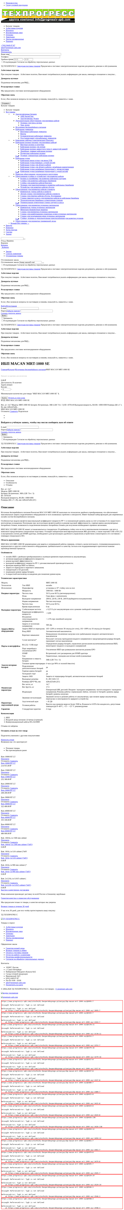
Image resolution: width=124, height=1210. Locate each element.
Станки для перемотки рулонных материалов (39, 212)
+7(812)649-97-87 (8, 45)
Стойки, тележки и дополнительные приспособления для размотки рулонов (51, 218)
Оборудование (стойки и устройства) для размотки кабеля (40, 176)
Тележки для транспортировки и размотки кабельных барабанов (47, 185)
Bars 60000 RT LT (8, 831)
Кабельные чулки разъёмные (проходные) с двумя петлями (44, 169)
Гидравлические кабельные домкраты (36, 136)
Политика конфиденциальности (19, 957)
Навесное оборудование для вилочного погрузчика (37, 174)
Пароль (4, 311)
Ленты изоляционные (15, 938)
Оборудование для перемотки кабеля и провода (35, 189)
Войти (3, 306)
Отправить (6, 103)
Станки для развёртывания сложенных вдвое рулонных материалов (48, 214)
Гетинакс (9, 933)
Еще (17, 156)
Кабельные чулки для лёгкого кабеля (35, 165)
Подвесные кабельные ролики (32, 153)
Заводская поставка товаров (28, 66)
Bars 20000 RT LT (8, 790)
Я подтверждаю (29, 62)
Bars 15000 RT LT (8, 777)
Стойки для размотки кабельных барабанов (38, 181)
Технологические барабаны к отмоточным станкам (41, 200)
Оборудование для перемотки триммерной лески (36, 221)
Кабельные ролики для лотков (32, 147)
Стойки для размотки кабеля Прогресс (36, 183)
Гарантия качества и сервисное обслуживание (20, 898)
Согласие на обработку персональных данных (25, 959)
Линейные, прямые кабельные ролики (36, 151)
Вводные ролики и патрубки (32, 145)
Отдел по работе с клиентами (18, 955)
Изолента (10, 929)
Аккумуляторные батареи (26, 114)
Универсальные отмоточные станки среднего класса (42, 202)
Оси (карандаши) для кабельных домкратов (38, 138)
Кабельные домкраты (24, 129)
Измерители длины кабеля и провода (35, 192)
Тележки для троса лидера (31, 123)
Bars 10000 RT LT (8, 763)
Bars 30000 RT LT (8, 804)
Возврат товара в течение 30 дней (15, 906)
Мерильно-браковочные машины (34, 210)
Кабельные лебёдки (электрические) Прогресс (35, 140)
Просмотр (5, 759)
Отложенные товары (14, 256)
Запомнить (7, 318)
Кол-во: (4, 387)
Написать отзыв (7, 740)
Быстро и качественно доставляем (15, 890)
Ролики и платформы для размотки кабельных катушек (43, 178)
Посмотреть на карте (14, 985)
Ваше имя (5, 54)
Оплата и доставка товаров (17, 953)
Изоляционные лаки (14, 931)
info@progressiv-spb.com (11, 48)
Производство (12, 3)
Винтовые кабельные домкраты (33, 132)
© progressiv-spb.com (63, 989)
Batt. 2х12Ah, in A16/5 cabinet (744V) (16, 885)
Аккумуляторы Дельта (29, 118)
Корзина (4, 245)
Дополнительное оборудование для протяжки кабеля (37, 121)
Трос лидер (25, 125)
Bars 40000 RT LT (8, 817)
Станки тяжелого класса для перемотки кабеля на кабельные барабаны (49, 198)
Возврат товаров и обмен (16, 950)
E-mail (3, 308)
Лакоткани (10, 936)
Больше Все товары (20, 223)
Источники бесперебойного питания (31, 127)
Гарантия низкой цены (15, 948)
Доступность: (6, 383)
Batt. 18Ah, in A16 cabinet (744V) (14, 858)
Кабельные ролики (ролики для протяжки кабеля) (36, 142)
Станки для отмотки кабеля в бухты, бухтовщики (40, 196)
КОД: (3, 400)
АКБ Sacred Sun (26, 116)
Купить (4, 398)
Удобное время (7, 59)
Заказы (9, 251)
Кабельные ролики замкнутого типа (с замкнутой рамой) (44, 149)
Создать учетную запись (11, 313)
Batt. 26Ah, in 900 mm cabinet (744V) (16, 872)
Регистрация (11, 306)
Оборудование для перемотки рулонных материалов (37, 205)
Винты (23, 134)
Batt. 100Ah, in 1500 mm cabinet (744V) (17, 844)
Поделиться (23, 411)
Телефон (4, 57)
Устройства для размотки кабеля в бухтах (37, 187)
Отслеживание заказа (10, 262)
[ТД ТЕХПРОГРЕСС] (38, 22)
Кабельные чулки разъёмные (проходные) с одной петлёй (44, 171)
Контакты (5, 50)
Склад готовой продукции (17, 5)
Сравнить (14, 411)
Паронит (9, 940)
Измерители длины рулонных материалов (37, 207)
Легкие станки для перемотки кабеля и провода (40, 194)
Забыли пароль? (13, 311)
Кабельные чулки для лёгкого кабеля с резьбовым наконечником (47, 167)
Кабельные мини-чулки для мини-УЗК (36, 160)
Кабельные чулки (23, 158)
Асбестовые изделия (14, 927)
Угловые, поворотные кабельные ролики (37, 155)
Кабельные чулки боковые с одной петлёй (37, 163)
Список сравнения (13, 254)
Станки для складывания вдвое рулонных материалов (42, 216)
